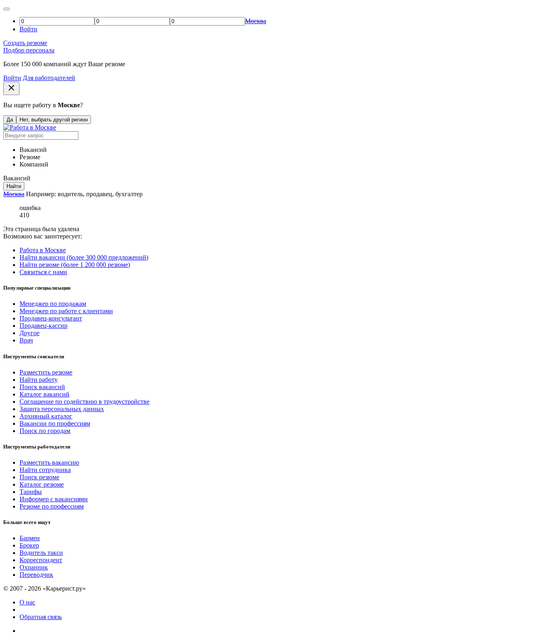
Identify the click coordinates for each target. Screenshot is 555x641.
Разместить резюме (46, 372)
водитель (70, 194)
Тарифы (31, 491)
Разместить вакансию (49, 462)
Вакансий (33, 149)
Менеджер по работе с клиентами (66, 311)
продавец (99, 194)
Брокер (29, 545)
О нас (27, 602)
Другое (29, 332)
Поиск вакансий (42, 386)
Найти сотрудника (45, 469)
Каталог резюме (42, 484)
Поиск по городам (45, 430)
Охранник (34, 567)
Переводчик (36, 574)
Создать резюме (25, 42)
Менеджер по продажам (53, 303)
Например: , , (84, 194)
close (11, 88)
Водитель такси (41, 552)
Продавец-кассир (43, 325)
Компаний (34, 164)
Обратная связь (41, 616)
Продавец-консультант (51, 318)
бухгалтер (129, 194)
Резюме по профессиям (52, 506)
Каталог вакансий (44, 394)
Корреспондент (41, 560)
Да (10, 120)
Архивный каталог (46, 416)
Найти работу (39, 379)
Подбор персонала (28, 50)
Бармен (30, 538)
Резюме (30, 157)
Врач (26, 340)
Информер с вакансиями (54, 499)
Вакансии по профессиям (55, 423)
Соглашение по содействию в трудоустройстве (85, 401)
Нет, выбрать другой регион (54, 120)
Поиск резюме (39, 477)
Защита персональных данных (62, 408)
